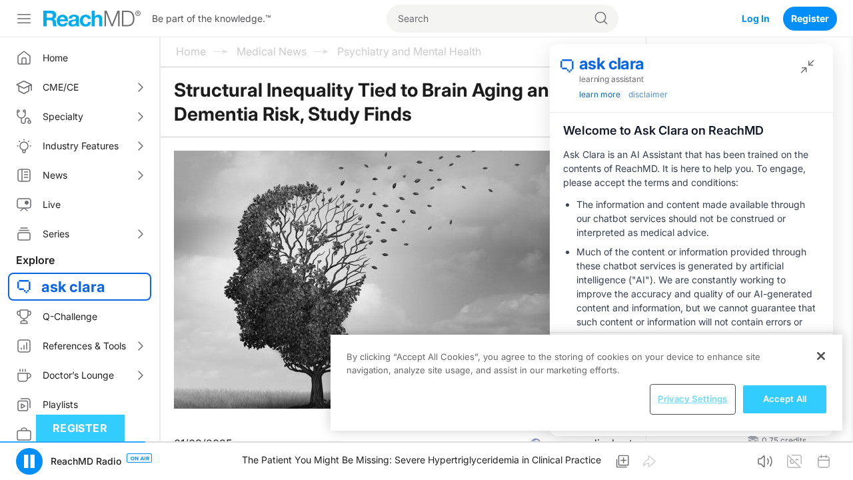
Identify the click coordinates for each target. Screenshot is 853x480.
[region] (586, 383)
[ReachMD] (92, 18)
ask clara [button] (73, 286)
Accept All (784, 398)
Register (810, 18)
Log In (756, 18)
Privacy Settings (692, 398)
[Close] (821, 356)
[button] (29, 461)
